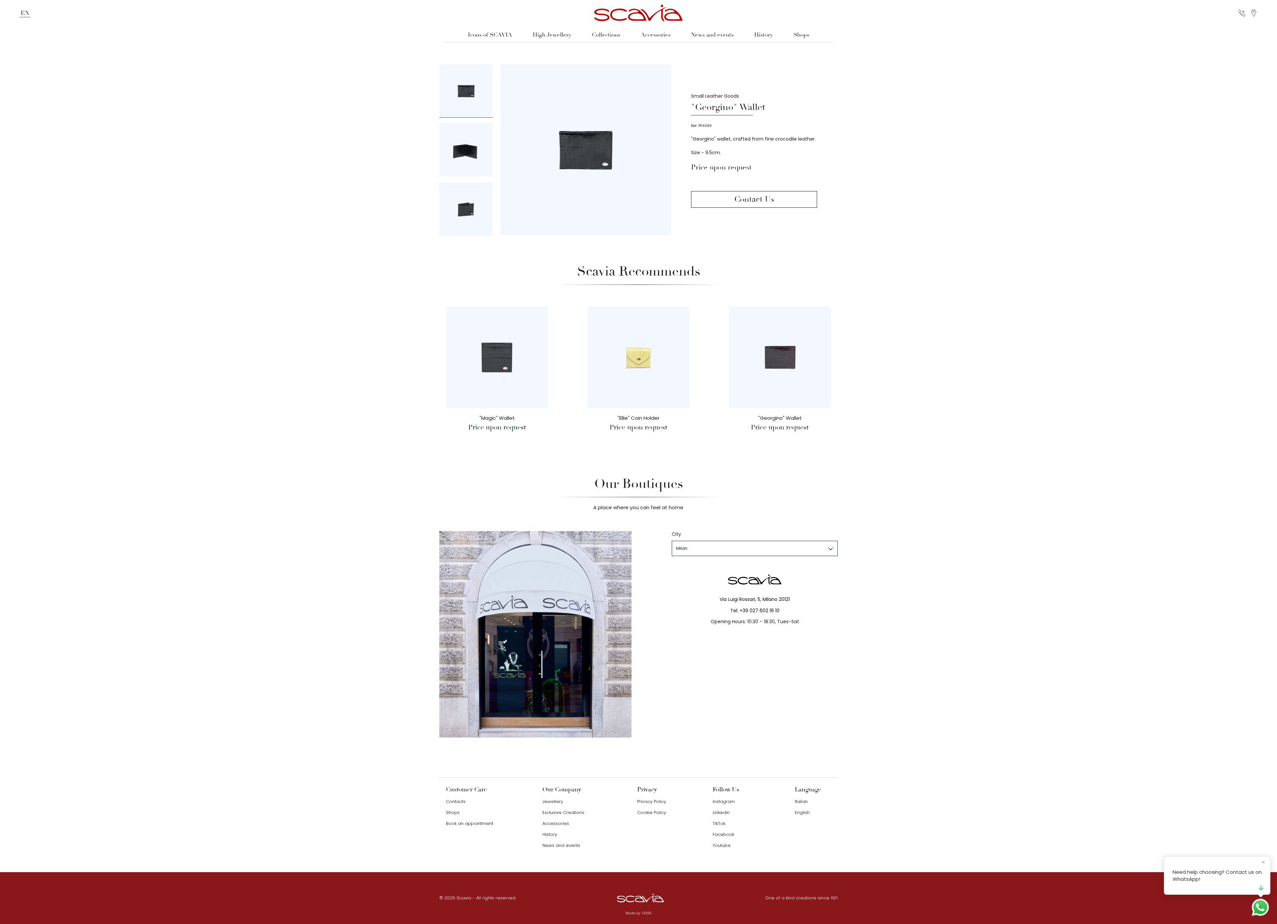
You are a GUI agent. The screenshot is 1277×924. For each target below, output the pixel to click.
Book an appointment (469, 823)
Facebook (723, 834)
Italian (801, 801)
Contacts (456, 801)
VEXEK (646, 913)
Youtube (722, 845)
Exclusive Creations (563, 812)
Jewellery (552, 801)
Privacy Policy (651, 801)
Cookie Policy (651, 812)
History (763, 35)
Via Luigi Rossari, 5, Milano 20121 (755, 599)
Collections (606, 35)
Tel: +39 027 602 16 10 (755, 610)
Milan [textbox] (681, 548)
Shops (801, 35)
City (676, 534)
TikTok (719, 823)
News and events (712, 35)
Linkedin (721, 812)
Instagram (724, 801)
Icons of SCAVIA (490, 35)
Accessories (655, 35)
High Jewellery (552, 35)
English (802, 812)
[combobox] (755, 548)
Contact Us (754, 199)
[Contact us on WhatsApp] (1260, 907)
